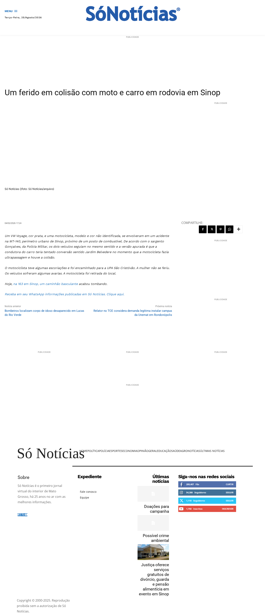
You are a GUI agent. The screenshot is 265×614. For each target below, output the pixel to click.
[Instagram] (20, 514)
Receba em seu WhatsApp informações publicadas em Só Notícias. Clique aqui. (64, 294)
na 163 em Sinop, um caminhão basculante (45, 284)
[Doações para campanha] (153, 494)
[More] (239, 229)
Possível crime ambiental (156, 538)
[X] (212, 229)
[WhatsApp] (229, 229)
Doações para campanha (156, 509)
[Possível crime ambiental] (153, 523)
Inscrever (227, 508)
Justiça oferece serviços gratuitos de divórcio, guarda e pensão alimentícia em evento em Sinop (154, 579)
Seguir (229, 492)
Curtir (229, 484)
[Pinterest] (220, 229)
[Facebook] (203, 229)
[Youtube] (26, 514)
